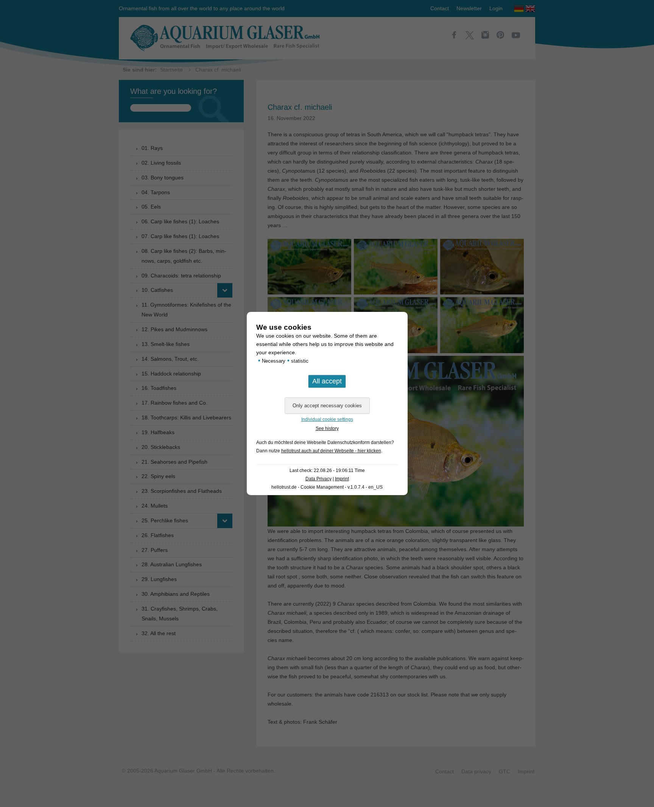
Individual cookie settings (327, 419)
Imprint (342, 478)
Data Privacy (318, 478)
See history (327, 428)
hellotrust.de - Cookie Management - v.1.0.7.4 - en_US (327, 487)
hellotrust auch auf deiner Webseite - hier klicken (331, 450)
